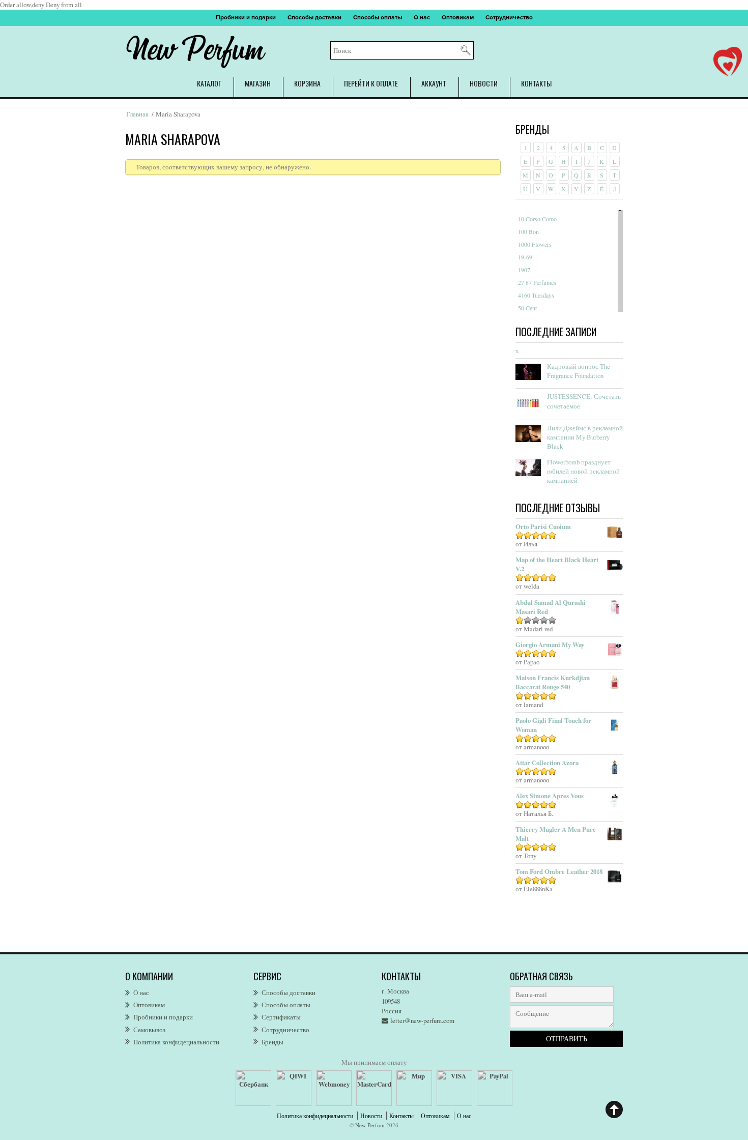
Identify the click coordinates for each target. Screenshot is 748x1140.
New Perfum (370, 1125)
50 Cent (527, 308)
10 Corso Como (537, 219)
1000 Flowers (535, 244)
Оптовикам (458, 17)
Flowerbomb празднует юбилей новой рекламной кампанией (583, 471)
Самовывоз (149, 1029)
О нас (422, 17)
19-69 (525, 257)
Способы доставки (314, 17)
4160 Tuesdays (536, 295)
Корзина (307, 83)
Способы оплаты (377, 17)
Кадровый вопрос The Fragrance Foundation (578, 371)
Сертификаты (281, 1016)
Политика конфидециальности (176, 1041)
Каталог (209, 83)
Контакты (536, 83)
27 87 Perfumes (537, 282)
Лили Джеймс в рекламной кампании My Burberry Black (585, 437)
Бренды (272, 1041)
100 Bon (528, 231)
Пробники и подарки (246, 17)
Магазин (258, 83)
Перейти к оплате (371, 83)
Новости (484, 83)
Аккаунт (433, 83)
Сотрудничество (509, 17)
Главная (137, 114)
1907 (524, 270)
